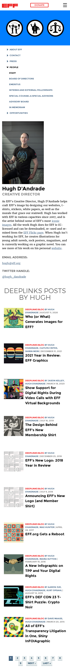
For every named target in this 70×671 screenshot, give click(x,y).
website (56, 248)
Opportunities (19, 113)
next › (32, 663)
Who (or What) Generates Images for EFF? (44, 322)
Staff (12, 73)
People (14, 67)
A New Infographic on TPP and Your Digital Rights (44, 571)
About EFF (16, 49)
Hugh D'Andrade (35, 383)
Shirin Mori (32, 351)
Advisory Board (19, 101)
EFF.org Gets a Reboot (44, 534)
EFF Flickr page (33, 232)
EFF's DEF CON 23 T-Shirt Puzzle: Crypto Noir (43, 602)
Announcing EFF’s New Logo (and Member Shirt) (45, 501)
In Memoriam (17, 107)
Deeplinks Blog (34, 309)
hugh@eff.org (11, 263)
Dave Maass (55, 618)
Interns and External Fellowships (30, 90)
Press (13, 61)
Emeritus (14, 84)
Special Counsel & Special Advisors (31, 96)
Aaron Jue (54, 587)
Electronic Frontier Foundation (11, 6)
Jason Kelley (56, 380)
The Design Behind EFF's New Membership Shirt (41, 430)
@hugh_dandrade (14, 276)
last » (47, 663)
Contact (15, 55)
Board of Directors (21, 78)
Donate (39, 5)
